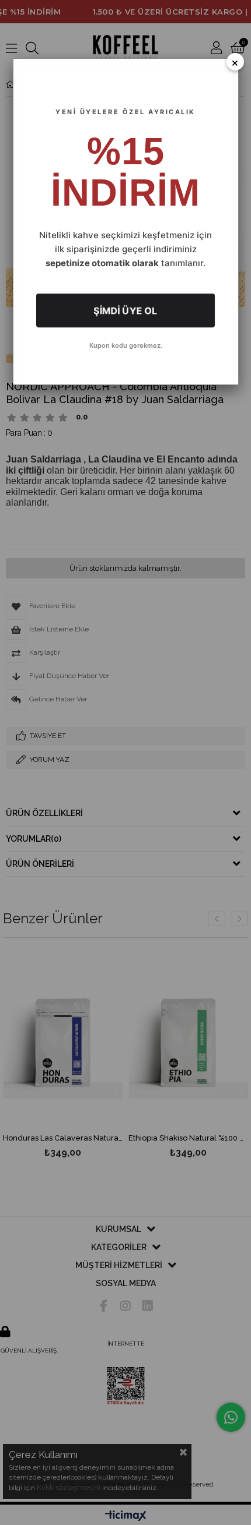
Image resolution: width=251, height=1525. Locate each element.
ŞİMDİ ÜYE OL (125, 310)
